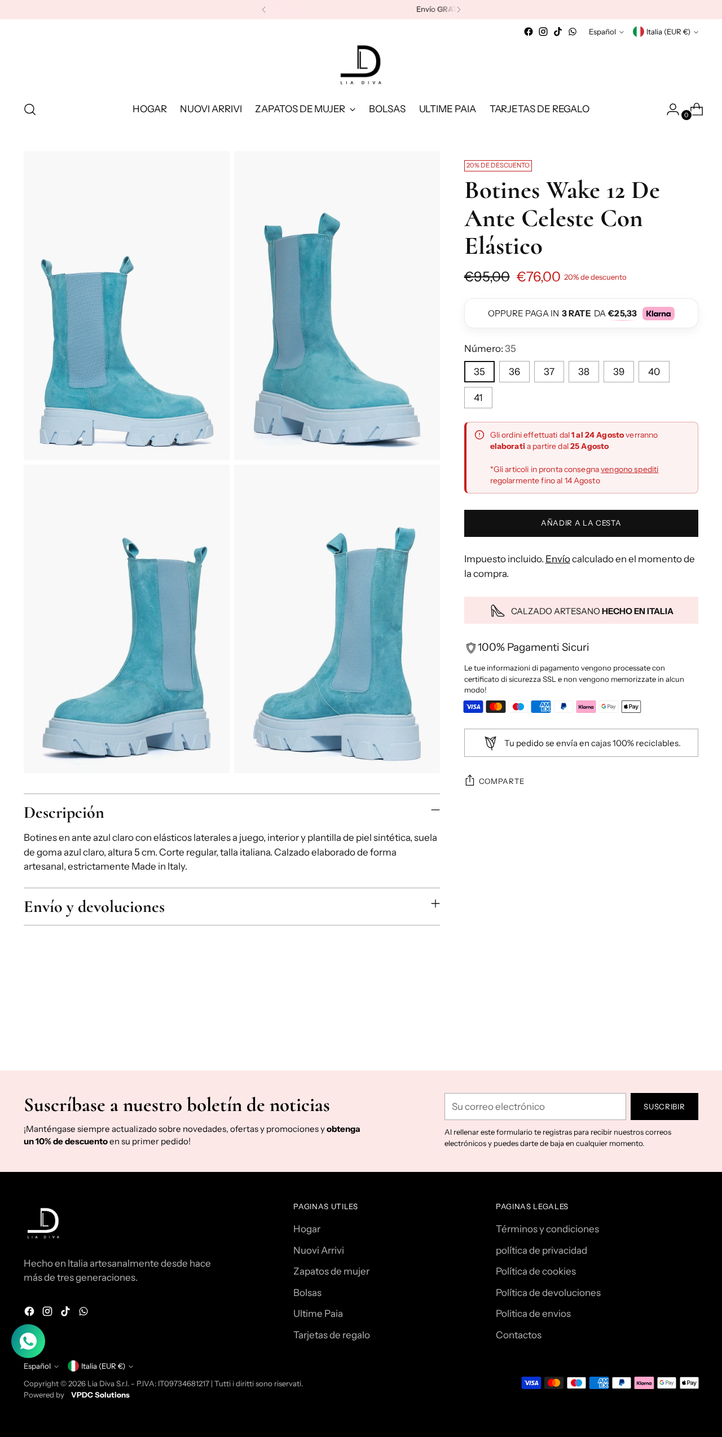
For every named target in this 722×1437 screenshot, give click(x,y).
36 (514, 371)
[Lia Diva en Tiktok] (558, 32)
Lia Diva (101, 1383)
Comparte (502, 781)
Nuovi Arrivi (318, 1250)
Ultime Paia (318, 1313)
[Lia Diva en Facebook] (528, 32)
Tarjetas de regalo (331, 1335)
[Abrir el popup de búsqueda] (30, 109)
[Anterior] (264, 9)
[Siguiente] (458, 9)
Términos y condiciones (547, 1229)
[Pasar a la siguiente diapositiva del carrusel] (688, 1031)
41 (478, 397)
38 (583, 371)
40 (654, 371)
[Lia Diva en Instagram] (543, 32)
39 (618, 371)
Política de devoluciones (548, 1292)
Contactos (519, 1335)
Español (602, 31)
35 (479, 371)
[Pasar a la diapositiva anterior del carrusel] (662, 1032)
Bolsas (307, 1292)
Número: (490, 349)
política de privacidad (541, 1250)
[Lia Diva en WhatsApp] (572, 32)
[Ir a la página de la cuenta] (668, 109)
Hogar (306, 1229)
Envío (557, 559)
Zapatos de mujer (331, 1271)
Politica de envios (533, 1313)
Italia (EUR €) (668, 31)
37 (549, 371)
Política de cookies (536, 1271)
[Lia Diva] (361, 64)
